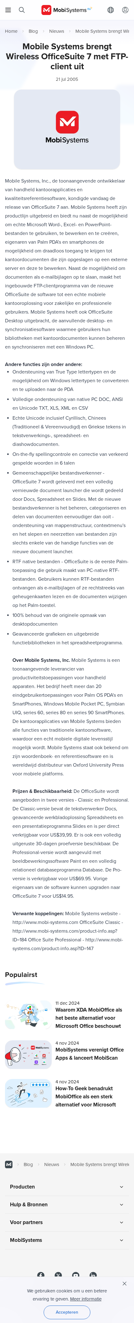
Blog (33, 31)
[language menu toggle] (112, 10)
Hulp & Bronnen (29, 1204)
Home (11, 31)
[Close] (124, 1283)
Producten (22, 1187)
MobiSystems (26, 1240)
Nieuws (56, 31)
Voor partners (26, 1222)
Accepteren (67, 1312)
